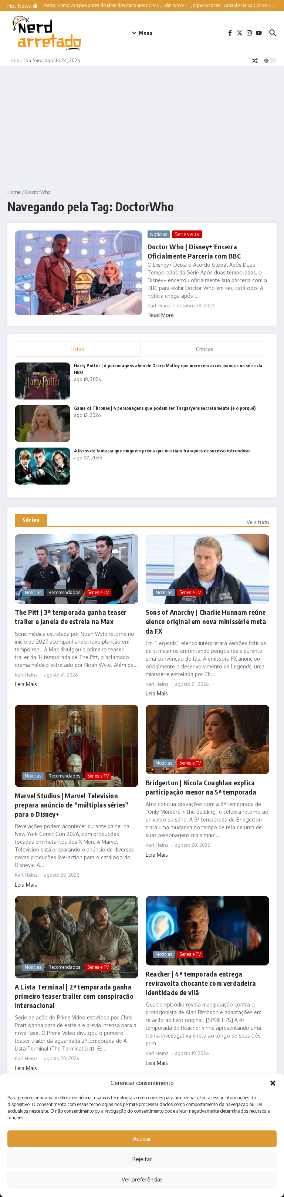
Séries (31, 520)
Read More (161, 315)
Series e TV (187, 234)
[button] (273, 1083)
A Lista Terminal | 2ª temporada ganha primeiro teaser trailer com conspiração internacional (74, 995)
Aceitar (142, 1138)
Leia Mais (26, 684)
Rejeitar (142, 1159)
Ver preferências (142, 1179)
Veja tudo (258, 522)
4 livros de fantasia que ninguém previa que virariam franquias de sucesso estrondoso (162, 450)
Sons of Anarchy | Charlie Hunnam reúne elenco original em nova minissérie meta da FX (206, 621)
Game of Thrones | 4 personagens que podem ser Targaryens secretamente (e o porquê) (165, 408)
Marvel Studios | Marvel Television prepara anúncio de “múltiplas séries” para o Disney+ (71, 804)
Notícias (159, 234)
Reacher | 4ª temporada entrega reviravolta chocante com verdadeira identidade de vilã (201, 983)
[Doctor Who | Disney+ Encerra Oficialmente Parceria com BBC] (78, 272)
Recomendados (64, 592)
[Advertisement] (142, 122)
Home (14, 192)
